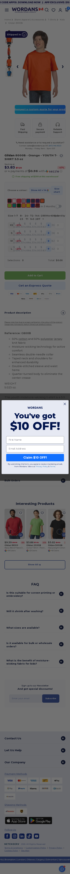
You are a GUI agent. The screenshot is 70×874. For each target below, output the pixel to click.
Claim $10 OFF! (35, 457)
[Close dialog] (64, 403)
